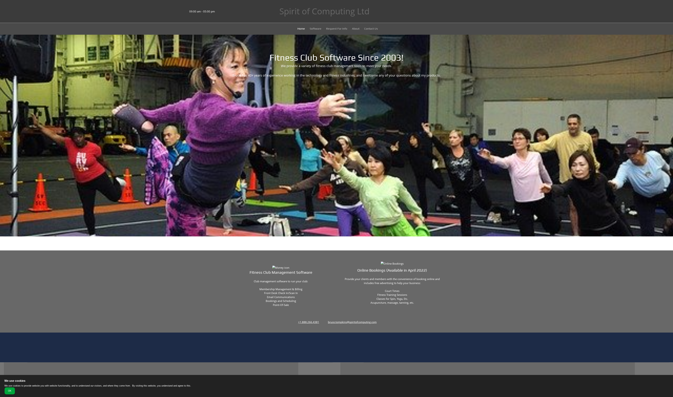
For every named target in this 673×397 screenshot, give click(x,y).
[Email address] (181, 11)
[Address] (171, 11)
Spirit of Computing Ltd (324, 11)
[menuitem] (301, 29)
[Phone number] (176, 11)
